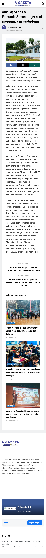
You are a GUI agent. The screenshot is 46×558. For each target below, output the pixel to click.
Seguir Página (34, 522)
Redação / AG (15, 27)
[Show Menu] (3, 3)
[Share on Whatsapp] (34, 65)
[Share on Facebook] (11, 65)
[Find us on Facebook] (2, 536)
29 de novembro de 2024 (13, 31)
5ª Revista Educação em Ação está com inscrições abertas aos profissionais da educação (23, 372)
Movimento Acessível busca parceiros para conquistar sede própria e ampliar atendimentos (22, 414)
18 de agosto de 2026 (13, 337)
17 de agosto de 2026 (13, 420)
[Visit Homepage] (23, 3)
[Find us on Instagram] (5, 536)
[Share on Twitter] (23, 65)
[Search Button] (43, 3)
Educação (11, 322)
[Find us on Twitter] (9, 536)
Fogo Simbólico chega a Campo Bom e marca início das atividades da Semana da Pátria (23, 330)
